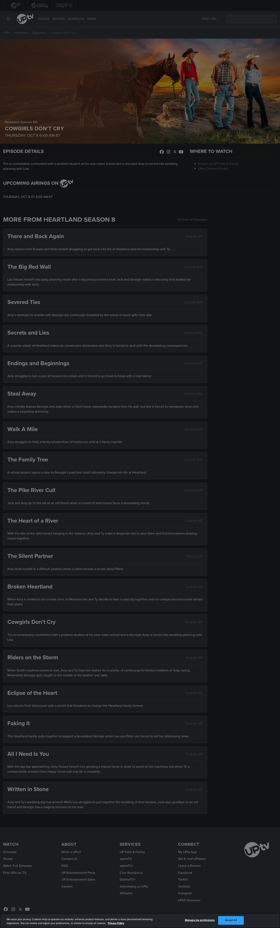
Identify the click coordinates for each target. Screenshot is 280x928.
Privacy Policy (116, 923)
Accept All (231, 920)
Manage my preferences (200, 920)
